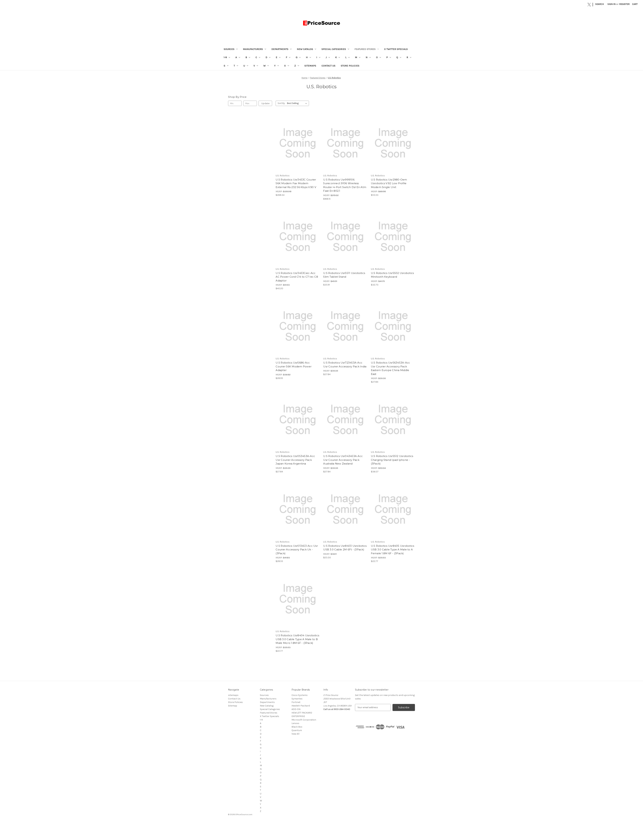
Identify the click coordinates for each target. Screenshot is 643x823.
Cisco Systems (300, 695)
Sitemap (232, 705)
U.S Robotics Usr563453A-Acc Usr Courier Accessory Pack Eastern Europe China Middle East (390, 368)
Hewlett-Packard (301, 705)
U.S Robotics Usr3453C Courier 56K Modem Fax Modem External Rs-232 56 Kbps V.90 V (296, 183)
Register (624, 4)
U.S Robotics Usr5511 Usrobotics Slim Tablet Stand (344, 274)
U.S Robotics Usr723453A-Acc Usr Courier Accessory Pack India (344, 364)
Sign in (612, 4)
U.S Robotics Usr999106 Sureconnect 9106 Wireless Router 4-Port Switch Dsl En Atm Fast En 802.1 (344, 185)
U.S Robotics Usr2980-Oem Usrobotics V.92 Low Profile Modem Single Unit (389, 183)
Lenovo (295, 723)
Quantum (297, 730)
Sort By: (281, 103)
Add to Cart (297, 146)
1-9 (225, 57)
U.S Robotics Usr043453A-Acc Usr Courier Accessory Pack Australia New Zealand (343, 459)
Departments (279, 49)
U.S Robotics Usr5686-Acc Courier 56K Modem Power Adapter (293, 366)
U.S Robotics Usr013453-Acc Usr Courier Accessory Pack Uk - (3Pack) (297, 549)
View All (295, 733)
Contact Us (328, 65)
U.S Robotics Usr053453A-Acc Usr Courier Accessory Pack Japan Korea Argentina (295, 459)
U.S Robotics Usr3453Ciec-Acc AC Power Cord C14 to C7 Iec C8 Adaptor (297, 276)
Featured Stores (365, 49)
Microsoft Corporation (304, 719)
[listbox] (298, 103)
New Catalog (305, 49)
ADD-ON (296, 709)
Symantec (297, 698)
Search (599, 4)
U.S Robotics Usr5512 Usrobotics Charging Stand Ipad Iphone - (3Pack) (392, 459)
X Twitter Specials (396, 49)
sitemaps (310, 65)
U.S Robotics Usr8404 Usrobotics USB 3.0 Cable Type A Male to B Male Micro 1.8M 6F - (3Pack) (297, 639)
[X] (589, 4)
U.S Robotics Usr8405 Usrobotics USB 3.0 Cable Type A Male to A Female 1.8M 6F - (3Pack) (392, 549)
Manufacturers (253, 49)
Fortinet (296, 702)
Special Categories (334, 49)
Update (265, 103)
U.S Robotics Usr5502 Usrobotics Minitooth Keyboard (392, 274)
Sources (229, 49)
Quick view (297, 140)
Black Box (297, 726)
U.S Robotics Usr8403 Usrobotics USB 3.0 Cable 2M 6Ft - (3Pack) (345, 547)
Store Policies (350, 65)
